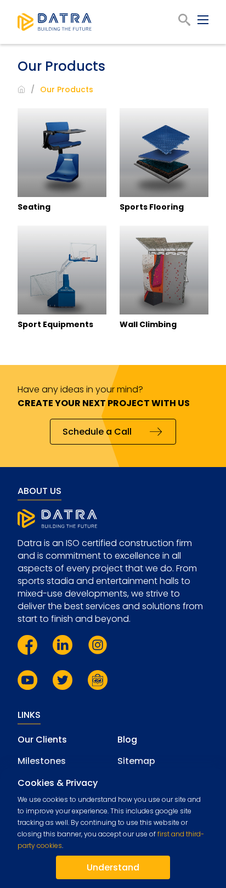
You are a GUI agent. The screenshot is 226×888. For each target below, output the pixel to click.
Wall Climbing (148, 324)
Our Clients (42, 739)
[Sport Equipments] (62, 270)
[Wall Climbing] (164, 270)
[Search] (184, 19)
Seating (34, 206)
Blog (127, 739)
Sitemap (136, 761)
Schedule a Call (97, 431)
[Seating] (62, 152)
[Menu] (202, 19)
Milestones (42, 761)
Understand (113, 867)
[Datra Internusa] (55, 22)
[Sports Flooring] (164, 152)
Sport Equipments (55, 324)
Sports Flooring (152, 206)
